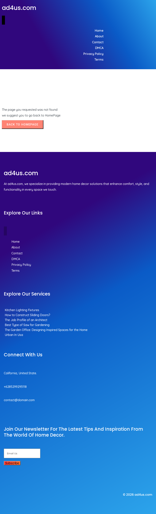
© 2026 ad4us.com (137, 494)
